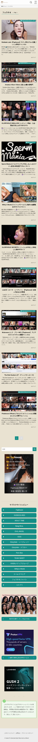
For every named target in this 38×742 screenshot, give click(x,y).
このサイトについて (9, 733)
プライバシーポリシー (27, 733)
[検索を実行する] (34, 449)
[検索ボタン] (31, 2)
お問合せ (18, 733)
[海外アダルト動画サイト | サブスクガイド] (4, 2)
